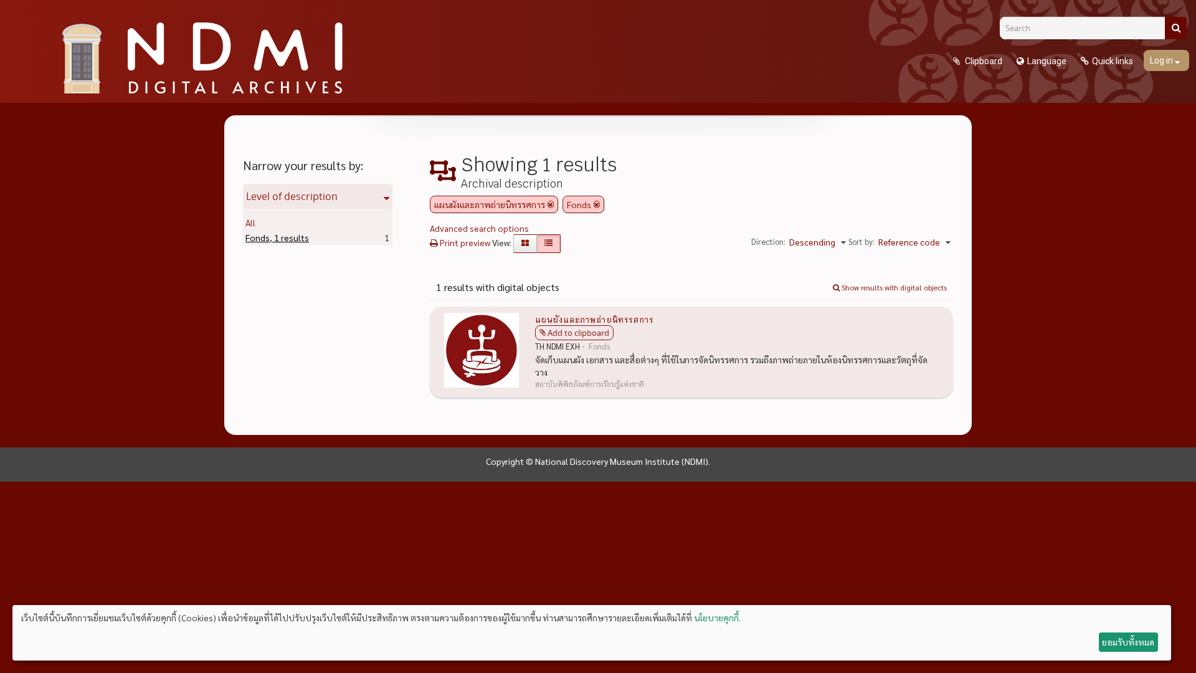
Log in (1162, 60)
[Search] (1176, 28)
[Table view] (548, 243)
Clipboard (982, 61)
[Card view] (525, 243)
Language (1046, 61)
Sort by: (861, 241)
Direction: (768, 241)
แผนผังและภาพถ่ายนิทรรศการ (594, 319)
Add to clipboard (578, 332)
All (250, 222)
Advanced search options (479, 228)
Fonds (277, 237)
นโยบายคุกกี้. (717, 617)
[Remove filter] (551, 204)
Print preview (464, 242)
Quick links (1112, 61)
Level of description (292, 196)
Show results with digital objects (893, 287)
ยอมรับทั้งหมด (1128, 641)
